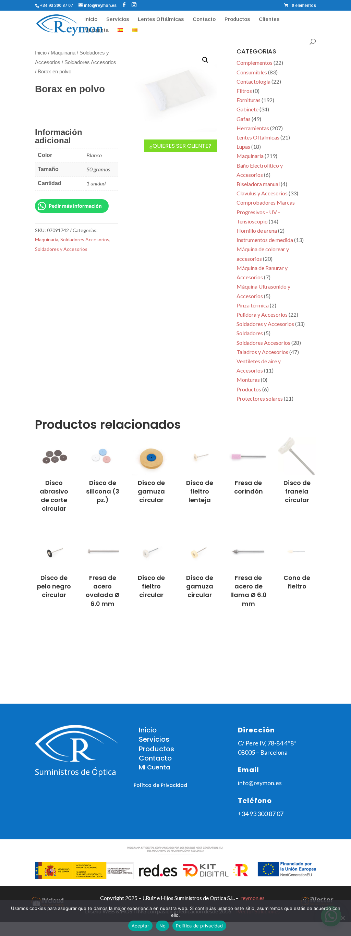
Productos (237, 19)
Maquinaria (63, 53)
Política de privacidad (199, 925)
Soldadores (250, 333)
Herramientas (253, 128)
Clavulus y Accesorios (262, 193)
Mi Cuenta (154, 767)
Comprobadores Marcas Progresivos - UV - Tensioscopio (266, 211)
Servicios (117, 19)
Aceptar (140, 925)
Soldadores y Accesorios (61, 249)
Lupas (243, 146)
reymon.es (253, 898)
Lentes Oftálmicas (161, 19)
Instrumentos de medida (265, 239)
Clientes (269, 19)
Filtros (244, 90)
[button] (205, 60)
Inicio (90, 19)
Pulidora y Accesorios (262, 314)
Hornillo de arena (257, 230)
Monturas (248, 379)
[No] (342, 917)
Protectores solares (260, 398)
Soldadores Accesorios (90, 62)
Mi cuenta (96, 30)
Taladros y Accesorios (262, 352)
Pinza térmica (253, 305)
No (162, 925)
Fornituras (249, 100)
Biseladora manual (258, 184)
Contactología (253, 81)
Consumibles (252, 72)
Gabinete (247, 109)
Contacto (204, 19)
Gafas (244, 119)
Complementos (255, 62)
